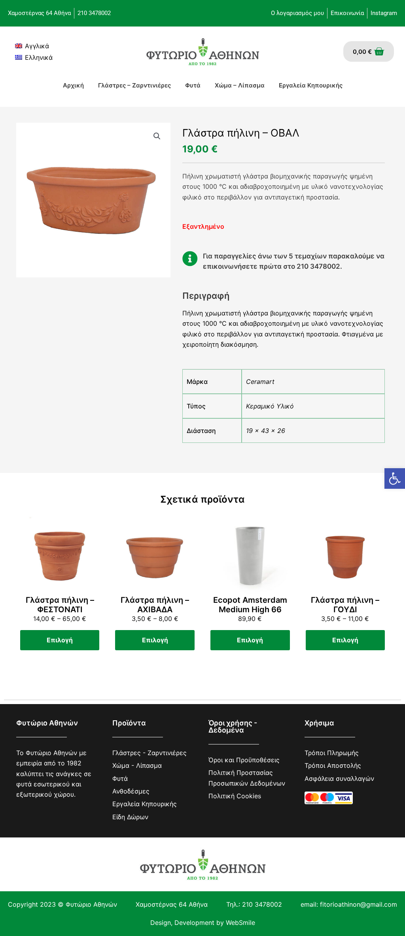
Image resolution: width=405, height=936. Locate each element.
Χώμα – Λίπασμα (240, 85)
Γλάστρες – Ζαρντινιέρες (134, 85)
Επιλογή (60, 640)
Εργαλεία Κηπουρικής (311, 85)
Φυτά (193, 85)
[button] (394, 478)
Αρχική (73, 85)
